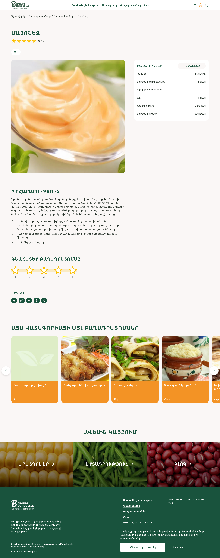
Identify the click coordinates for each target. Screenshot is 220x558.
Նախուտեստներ (63, 16)
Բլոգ (146, 5)
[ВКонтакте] (29, 300)
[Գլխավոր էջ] (20, 5)
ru (173, 503)
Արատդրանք (110, 5)
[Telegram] (14, 300)
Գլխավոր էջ (18, 16)
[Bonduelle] (22, 505)
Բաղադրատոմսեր (130, 5)
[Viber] (44, 300)
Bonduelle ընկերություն (86, 5)
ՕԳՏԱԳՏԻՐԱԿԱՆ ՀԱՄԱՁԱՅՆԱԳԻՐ (185, 499)
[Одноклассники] (37, 300)
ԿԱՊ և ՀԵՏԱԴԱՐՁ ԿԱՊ (138, 522)
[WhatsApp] (22, 300)
